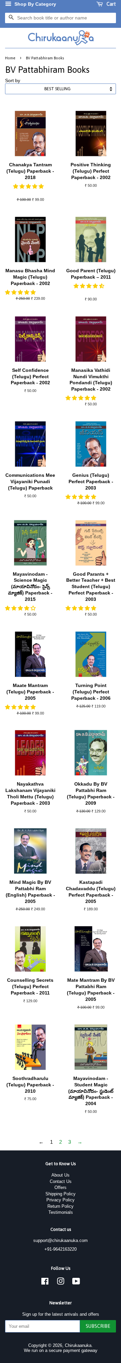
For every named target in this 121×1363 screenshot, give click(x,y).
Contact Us (61, 1181)
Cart (111, 4)
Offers (60, 1187)
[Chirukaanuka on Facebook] (45, 1282)
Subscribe (98, 1326)
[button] (29, 186)
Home (10, 58)
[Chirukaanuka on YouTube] (76, 1282)
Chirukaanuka (78, 1345)
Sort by (12, 80)
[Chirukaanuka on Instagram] (60, 1282)
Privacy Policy (60, 1199)
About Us (60, 1175)
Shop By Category (34, 4)
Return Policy (60, 1206)
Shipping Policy (60, 1193)
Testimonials (60, 1212)
